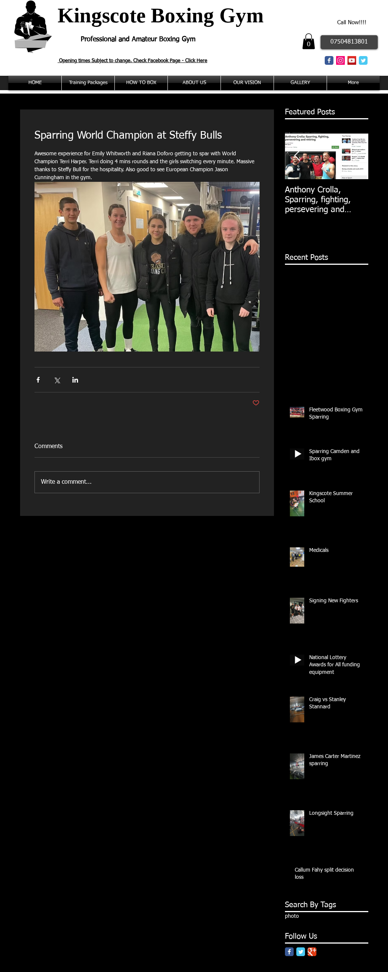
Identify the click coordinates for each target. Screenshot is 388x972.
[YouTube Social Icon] (351, 60)
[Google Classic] (312, 951)
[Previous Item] (297, 156)
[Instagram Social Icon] (340, 60)
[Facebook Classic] (329, 60)
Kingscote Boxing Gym (161, 15)
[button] (308, 41)
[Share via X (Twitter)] (56, 379)
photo (292, 916)
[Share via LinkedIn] (75, 379)
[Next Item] (356, 156)
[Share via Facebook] (38, 379)
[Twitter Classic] (363, 60)
